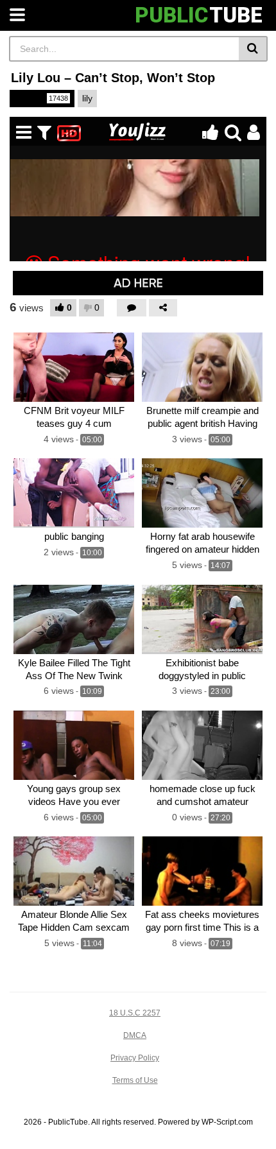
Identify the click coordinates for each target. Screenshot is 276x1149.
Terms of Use (135, 1080)
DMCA (134, 1035)
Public (41, 98)
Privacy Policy (134, 1057)
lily (87, 98)
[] (253, 49)
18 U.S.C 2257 (134, 1012)
